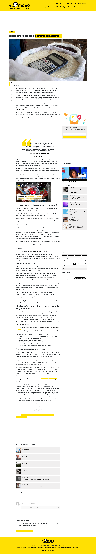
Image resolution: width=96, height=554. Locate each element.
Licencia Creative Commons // (36, 547)
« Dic (63, 268)
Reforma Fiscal (50, 415)
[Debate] (11, 100)
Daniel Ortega (20, 109)
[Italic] (24, 508)
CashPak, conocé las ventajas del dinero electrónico (34, 451)
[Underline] (26, 508)
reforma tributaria (21, 417)
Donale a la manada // (50, 547)
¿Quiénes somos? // (22, 547)
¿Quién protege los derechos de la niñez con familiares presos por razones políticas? (76, 191)
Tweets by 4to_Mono (68, 279)
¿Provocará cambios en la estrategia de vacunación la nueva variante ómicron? (77, 213)
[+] (41, 507)
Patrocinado (25, 449)
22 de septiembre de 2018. (42, 153)
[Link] (38, 508)
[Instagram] (64, 3)
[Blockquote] (34, 508)
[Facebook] (57, 3)
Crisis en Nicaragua (27, 415)
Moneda (12, 31)
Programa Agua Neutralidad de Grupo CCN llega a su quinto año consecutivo (39, 465)
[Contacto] (71, 3)
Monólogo (25, 470)
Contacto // (75, 547)
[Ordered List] (30, 508)
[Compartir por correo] (11, 97)
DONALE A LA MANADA (82, 3)
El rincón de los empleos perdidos (37, 251)
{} (39, 507)
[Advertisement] (42, 20)
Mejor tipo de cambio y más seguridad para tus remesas (34, 458)
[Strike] (28, 508)
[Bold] (22, 508)
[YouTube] (68, 3)
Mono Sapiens (72, 202)
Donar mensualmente (40, 530)
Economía (35, 415)
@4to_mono (13, 83)
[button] (75, 3)
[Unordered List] (32, 508)
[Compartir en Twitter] (11, 90)
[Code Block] (36, 508)
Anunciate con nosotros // (64, 547)
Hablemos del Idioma (74, 224)
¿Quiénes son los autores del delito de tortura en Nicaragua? (35, 479)
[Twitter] (60, 3)
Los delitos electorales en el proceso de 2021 (32, 486)
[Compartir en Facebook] (11, 94)
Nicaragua (27, 95)
